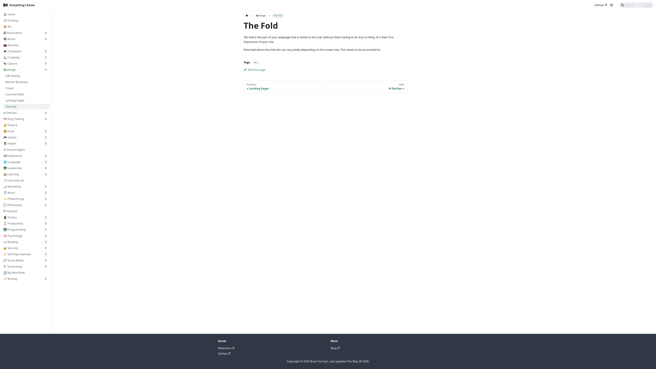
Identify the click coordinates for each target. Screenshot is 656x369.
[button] (25, 51)
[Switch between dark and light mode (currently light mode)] (611, 5)
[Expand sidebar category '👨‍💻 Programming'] (46, 229)
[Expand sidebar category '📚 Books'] (46, 39)
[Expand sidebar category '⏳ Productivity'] (46, 223)
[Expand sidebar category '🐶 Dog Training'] (46, 119)
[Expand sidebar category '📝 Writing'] (46, 279)
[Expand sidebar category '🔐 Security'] (46, 248)
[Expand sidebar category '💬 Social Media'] (46, 260)
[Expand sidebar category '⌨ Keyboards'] (46, 156)
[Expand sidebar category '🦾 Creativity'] (46, 57)
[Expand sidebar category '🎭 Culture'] (46, 63)
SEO (256, 62)
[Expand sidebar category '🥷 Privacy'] (46, 217)
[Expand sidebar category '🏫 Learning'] (46, 174)
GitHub (599, 5)
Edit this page (256, 70)
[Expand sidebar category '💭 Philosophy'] (46, 205)
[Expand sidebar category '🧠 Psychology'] (46, 235)
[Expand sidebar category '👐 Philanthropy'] (46, 199)
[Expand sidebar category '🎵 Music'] (46, 192)
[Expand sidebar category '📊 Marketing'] (46, 186)
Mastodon (224, 348)
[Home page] (247, 15)
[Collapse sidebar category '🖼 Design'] (46, 69)
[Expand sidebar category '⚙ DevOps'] (46, 112)
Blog (334, 348)
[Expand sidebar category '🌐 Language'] (46, 162)
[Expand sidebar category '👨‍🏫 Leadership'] (46, 168)
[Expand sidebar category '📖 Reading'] (46, 242)
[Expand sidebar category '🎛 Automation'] (46, 33)
